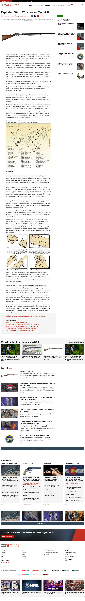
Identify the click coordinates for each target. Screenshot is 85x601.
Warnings (24, 598)
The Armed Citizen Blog (56, 481)
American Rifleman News (72, 464)
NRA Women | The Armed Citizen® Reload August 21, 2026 (51, 490)
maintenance (8, 317)
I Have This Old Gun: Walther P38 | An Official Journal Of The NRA (31, 499)
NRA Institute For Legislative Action (50, 552)
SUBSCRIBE (7, 536)
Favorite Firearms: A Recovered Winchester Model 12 (21, 329)
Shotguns (6, 16)
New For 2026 (39, 5)
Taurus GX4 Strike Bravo (12, 481)
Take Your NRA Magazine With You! (10, 593)
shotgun (23, 316)
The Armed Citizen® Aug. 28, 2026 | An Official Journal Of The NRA (52, 479)
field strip (14, 317)
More (10, 368)
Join (14, 1)
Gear (24, 394)
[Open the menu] (71, 5)
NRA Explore (46, 554)
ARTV (2, 504)
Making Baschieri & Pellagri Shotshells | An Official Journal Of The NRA (10, 496)
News (30, 5)
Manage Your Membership (70, 556)
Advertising (3, 550)
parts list (38, 316)
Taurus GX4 (4, 483)
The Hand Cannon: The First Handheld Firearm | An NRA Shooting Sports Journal (31, 488)
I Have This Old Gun (27, 464)
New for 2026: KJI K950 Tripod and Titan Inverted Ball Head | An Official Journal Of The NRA (73, 487)
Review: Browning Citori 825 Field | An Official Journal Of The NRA (51, 357)
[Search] (82, 5)
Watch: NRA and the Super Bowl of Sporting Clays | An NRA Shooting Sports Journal (9, 487)
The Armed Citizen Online (49, 483)
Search (2, 558)
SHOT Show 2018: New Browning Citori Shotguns (20, 330)
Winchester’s (9, 55)
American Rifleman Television (9, 464)
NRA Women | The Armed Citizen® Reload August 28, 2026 (51, 486)
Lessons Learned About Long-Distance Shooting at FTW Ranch (37, 410)
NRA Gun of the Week (59, 5)
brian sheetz (19, 317)
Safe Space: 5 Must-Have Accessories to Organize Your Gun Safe (38, 384)
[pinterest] (38, 15)
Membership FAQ (68, 554)
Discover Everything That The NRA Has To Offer (52, 593)
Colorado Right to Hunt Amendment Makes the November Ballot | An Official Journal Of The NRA (74, 480)
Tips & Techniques (26, 418)
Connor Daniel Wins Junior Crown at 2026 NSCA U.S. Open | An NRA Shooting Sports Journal (10, 358)
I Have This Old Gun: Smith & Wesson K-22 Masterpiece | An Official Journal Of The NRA (31, 480)
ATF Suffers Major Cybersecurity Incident (34, 435)
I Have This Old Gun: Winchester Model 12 (18, 323)
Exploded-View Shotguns (24, 16)
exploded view (32, 316)
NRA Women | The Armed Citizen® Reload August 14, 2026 (51, 494)
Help (2, 556)
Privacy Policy (3, 598)
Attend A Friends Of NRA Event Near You (74, 593)
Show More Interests (49, 523)
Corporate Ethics (17, 598)
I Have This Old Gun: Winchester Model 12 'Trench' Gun (22, 327)
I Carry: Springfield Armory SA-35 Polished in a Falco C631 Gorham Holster (36, 422)
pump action (18, 316)
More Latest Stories (48, 448)
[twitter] (35, 15)
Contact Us (3, 552)
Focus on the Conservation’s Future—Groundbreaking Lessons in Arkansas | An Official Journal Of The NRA (74, 499)
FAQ (2, 554)
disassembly (43, 316)
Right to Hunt (75, 483)
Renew (17, 1)
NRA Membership (68, 550)
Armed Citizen (47, 464)
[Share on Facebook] (32, 15)
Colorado (68, 483)
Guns (24, 378)
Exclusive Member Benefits (70, 552)
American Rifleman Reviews (8, 509)
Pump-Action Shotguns (13, 16)
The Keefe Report (69, 509)
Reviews (47, 5)
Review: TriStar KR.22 (27, 371)
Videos (23, 554)
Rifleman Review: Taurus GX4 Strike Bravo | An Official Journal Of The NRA (10, 479)
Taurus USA (4, 481)
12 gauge (27, 316)
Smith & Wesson (35, 483)
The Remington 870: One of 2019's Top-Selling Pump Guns (22, 325)
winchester (8, 316)
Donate (21, 1)
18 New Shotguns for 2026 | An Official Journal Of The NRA (31, 357)
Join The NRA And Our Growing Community (31, 593)
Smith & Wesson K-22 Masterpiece (30, 484)
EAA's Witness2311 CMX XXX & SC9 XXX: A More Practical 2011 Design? (37, 398)
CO (71, 483)
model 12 (13, 316)
